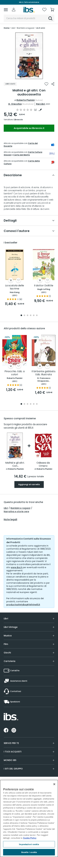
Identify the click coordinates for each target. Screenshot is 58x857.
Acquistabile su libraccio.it (29, 128)
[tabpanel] (29, 56)
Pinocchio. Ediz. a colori (14, 373)
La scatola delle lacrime (14, 287)
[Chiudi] (54, 784)
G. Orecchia (15, 104)
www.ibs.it (16, 567)
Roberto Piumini (26, 100)
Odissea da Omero (43, 464)
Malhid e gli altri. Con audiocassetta (14, 464)
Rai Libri (40, 104)
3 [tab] (27, 315)
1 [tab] (29, 76)
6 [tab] (36, 315)
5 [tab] (33, 315)
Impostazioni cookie (29, 844)
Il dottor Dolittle (43, 285)
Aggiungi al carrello (29, 484)
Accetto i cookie (29, 852)
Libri (6, 508)
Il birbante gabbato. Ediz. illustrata (44, 373)
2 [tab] (24, 315)
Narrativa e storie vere (16, 511)
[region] (29, 818)
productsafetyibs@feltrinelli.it (23, 604)
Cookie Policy (29, 837)
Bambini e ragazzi (20, 508)
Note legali (10, 519)
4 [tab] (30, 315)
